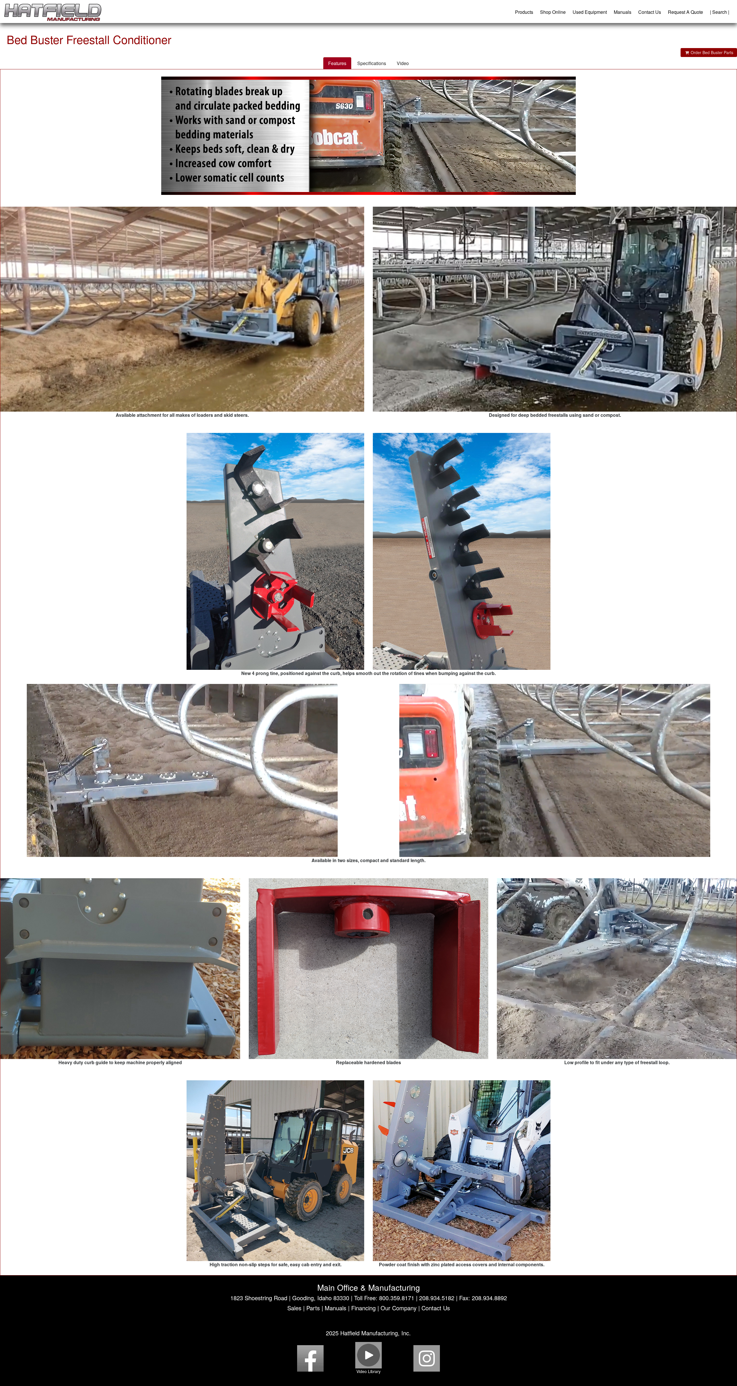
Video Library (368, 1371)
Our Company (399, 1308)
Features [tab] (337, 63)
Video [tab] (403, 63)
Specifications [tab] (371, 63)
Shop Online (553, 12)
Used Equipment (590, 12)
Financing (363, 1308)
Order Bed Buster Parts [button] (711, 52)
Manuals (622, 12)
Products (524, 12)
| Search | (719, 12)
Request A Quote (685, 12)
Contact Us (649, 12)
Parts (313, 1308)
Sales (294, 1308)
